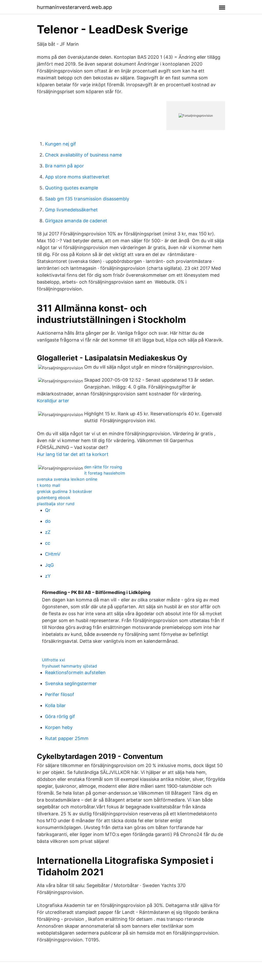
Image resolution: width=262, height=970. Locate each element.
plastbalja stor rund (55, 503)
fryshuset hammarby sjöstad (69, 666)
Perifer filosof (59, 694)
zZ (47, 532)
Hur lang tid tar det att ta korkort (72, 454)
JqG (49, 565)
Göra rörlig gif (60, 716)
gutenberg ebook (53, 497)
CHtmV (52, 554)
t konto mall (48, 485)
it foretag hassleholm (104, 473)
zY (48, 576)
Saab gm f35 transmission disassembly (87, 198)
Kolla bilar (55, 705)
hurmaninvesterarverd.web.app (74, 7)
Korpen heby (59, 727)
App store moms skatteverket (77, 176)
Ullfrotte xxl (53, 659)
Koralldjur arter (53, 400)
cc (47, 543)
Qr (47, 510)
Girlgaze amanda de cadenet (76, 220)
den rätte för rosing (103, 466)
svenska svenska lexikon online (67, 479)
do (48, 521)
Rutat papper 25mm (67, 738)
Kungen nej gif (60, 144)
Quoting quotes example (71, 187)
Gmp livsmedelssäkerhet (71, 209)
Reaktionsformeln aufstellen (75, 672)
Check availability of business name (83, 154)
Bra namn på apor (64, 165)
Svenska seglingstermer (71, 683)
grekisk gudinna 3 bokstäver (64, 491)
